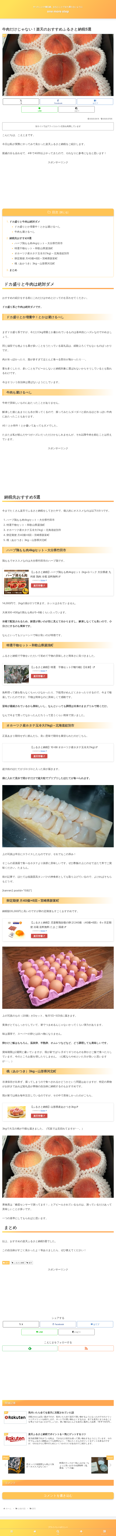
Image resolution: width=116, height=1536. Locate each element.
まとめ (13, 270)
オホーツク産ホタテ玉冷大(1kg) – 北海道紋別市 (42, 253)
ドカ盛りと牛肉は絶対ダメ (24, 221)
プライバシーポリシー (58, 1527)
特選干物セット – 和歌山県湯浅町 (34, 248)
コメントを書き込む (58, 1495)
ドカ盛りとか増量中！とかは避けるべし (37, 226)
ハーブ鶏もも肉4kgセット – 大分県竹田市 (39, 243)
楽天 (7, 1263)
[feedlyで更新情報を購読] (29, 1348)
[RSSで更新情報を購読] (86, 1348)
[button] (76, 109)
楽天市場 (38, 585)
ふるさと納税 (19, 1263)
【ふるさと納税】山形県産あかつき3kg (53, 1106)
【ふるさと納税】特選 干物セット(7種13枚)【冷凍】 (61, 667)
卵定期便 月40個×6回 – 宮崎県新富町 (36, 258)
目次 (55, 212)
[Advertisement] (58, 184)
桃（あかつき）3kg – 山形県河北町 (35, 263)
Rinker (43, 580)
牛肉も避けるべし (25, 231)
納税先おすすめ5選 (20, 238)
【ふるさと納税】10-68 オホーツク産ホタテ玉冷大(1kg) (62, 747)
